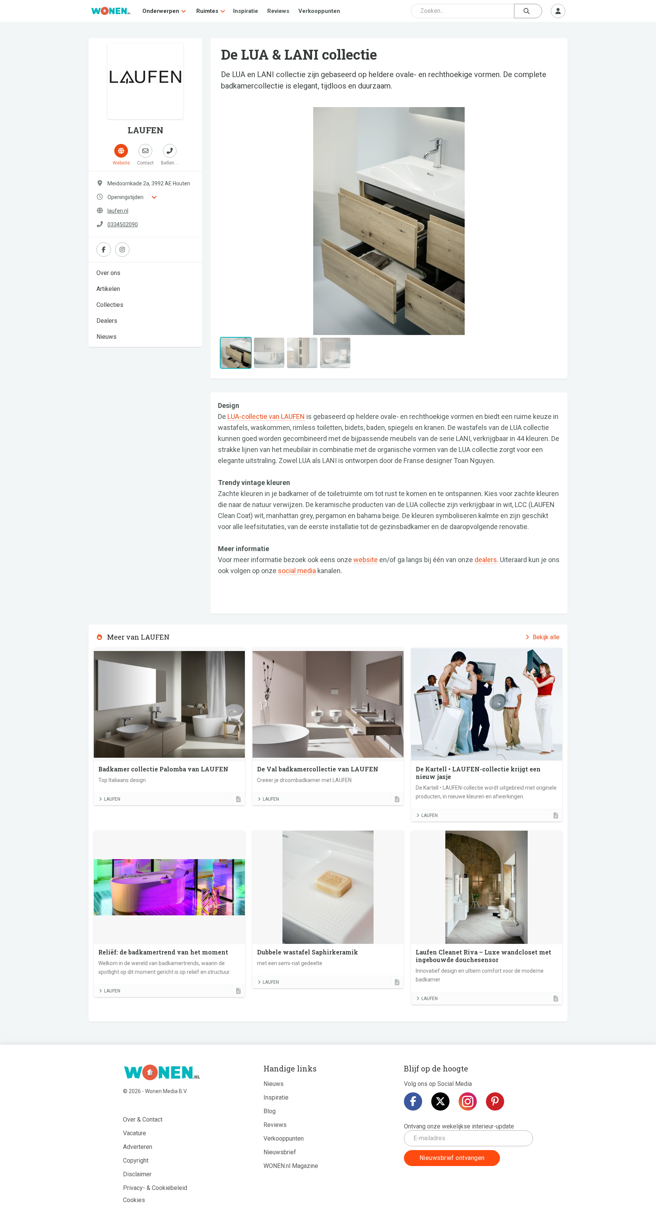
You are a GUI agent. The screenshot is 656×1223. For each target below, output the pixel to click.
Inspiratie (245, 11)
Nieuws (106, 336)
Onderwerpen (160, 11)
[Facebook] (413, 1101)
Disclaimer (137, 1174)
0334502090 (122, 224)
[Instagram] (468, 1101)
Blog (269, 1111)
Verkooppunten (319, 11)
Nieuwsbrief (279, 1152)
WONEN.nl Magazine (290, 1165)
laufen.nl (117, 211)
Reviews (278, 11)
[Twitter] (440, 1101)
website (365, 560)
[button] (243, 221)
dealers (486, 560)
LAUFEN (112, 799)
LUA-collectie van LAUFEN (266, 416)
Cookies (134, 1200)
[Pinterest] (495, 1101)
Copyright (135, 1160)
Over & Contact (142, 1119)
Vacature (134, 1133)
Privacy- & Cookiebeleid (155, 1187)
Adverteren (137, 1146)
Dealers (106, 320)
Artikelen (108, 288)
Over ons (108, 273)
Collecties (109, 304)
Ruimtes (207, 11)
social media (297, 571)
